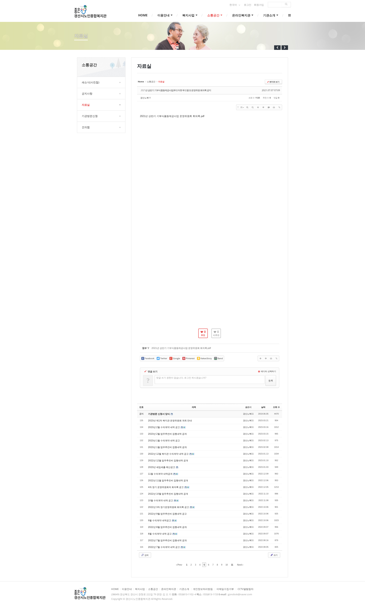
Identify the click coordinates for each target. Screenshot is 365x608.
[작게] (252, 107)
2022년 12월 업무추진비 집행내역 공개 (168, 460)
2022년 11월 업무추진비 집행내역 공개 (168, 480)
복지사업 (188, 15)
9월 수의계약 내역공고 (160, 520)
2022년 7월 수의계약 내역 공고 (164, 547)
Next (239, 564)
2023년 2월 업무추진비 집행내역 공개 (167, 434)
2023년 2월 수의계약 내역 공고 (164, 427)
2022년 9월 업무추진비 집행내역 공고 (167, 514)
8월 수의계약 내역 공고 (160, 533)
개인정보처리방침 (203, 589)
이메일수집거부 (225, 589)
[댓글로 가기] (268, 107)
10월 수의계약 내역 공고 (161, 500)
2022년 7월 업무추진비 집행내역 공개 (167, 540)
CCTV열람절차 (245, 589)
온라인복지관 (241, 15)
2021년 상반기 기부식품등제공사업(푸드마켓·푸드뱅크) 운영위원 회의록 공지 (176, 90)
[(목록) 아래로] (263, 107)
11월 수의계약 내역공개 (160, 474)
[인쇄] (274, 107)
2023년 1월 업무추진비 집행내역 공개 (167, 447)
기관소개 (269, 15)
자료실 (101, 105)
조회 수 (276, 407)
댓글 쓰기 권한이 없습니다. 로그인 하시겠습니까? (181, 377)
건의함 (101, 127)
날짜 (263, 407)
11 (232, 564)
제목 (194, 407)
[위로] (258, 107)
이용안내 (163, 15)
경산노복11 (145, 97)
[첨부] (279, 107)
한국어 (233, 4)
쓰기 (275, 555)
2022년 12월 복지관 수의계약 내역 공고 (168, 454)
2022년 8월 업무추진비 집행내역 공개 (167, 527)
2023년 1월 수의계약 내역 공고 (164, 440)
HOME (143, 15)
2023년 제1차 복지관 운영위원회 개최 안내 (170, 420)
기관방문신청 (101, 116)
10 (226, 564)
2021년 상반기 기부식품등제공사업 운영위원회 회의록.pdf (172, 116)
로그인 (247, 4)
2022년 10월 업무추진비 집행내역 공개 (168, 494)
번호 (141, 407)
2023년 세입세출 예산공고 (162, 467)
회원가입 (259, 4)
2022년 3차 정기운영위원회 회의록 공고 (169, 507)
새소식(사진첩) (101, 82)
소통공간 (213, 15)
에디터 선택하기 (268, 371)
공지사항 (101, 93)
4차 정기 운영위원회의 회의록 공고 (166, 487)
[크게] (247, 107)
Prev (179, 564)
